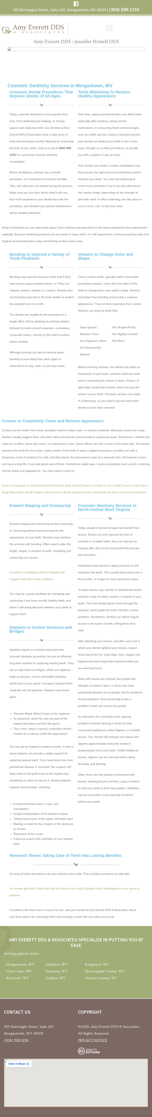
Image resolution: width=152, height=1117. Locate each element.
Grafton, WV (56, 978)
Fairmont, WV (57, 971)
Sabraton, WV (56, 964)
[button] (109, 28)
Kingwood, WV (97, 964)
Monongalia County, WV (104, 971)
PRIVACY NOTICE (92, 1040)
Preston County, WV (101, 978)
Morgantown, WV (20, 964)
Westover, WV (17, 978)
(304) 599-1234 (124, 9)
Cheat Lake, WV (19, 971)
